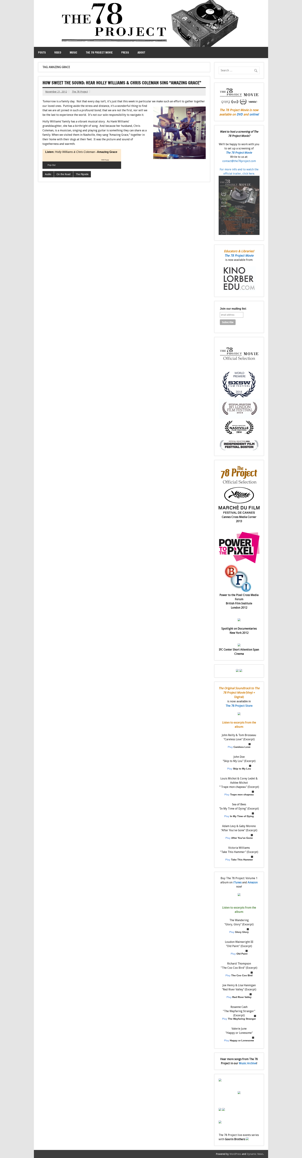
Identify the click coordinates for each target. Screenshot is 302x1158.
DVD (240, 114)
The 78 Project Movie (99, 52)
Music (73, 52)
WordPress (235, 1154)
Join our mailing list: (233, 308)
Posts (42, 52)
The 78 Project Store (239, 705)
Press (125, 52)
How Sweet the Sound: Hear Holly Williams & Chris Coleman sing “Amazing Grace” (121, 83)
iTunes (237, 882)
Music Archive (248, 1063)
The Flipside (82, 174)
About (141, 52)
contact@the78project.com (239, 161)
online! (254, 114)
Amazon (253, 882)
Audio (48, 174)
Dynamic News (255, 1154)
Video (57, 52)
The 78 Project (80, 91)
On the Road (63, 174)
